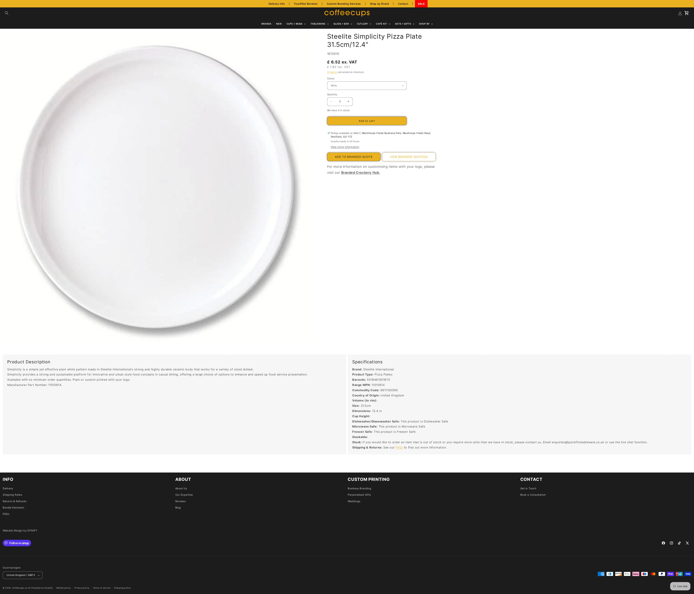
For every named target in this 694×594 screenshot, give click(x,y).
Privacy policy (81, 588)
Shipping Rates (12, 494)
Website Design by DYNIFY (20, 530)
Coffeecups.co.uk (21, 588)
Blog (178, 507)
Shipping (332, 71)
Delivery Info (277, 3)
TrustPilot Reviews (306, 3)
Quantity (332, 94)
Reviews (180, 501)
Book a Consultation (533, 494)
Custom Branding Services (344, 3)
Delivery (8, 488)
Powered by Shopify (42, 588)
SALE (421, 3)
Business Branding (359, 488)
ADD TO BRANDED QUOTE (354, 156)
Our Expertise (184, 494)
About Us (181, 488)
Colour (331, 78)
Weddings (354, 501)
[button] (7, 13)
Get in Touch (528, 488)
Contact (403, 3)
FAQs (399, 447)
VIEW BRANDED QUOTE (409, 156)
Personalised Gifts (359, 494)
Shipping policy (122, 588)
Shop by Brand (379, 3)
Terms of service (101, 588)
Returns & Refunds (14, 501)
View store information (345, 146)
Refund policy (63, 588)
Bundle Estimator (13, 507)
